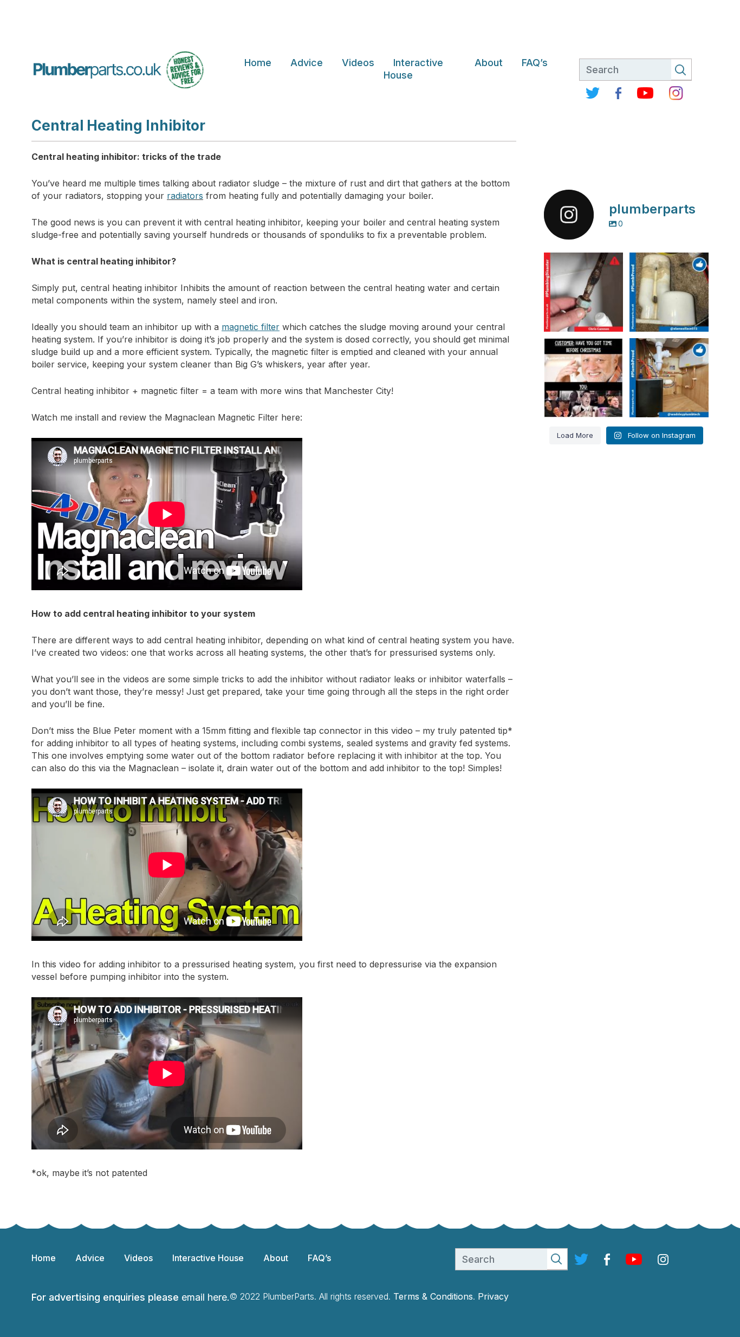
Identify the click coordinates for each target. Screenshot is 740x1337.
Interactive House (413, 69)
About (489, 62)
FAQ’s (535, 62)
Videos (358, 62)
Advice (306, 62)
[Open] (583, 292)
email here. (205, 1297)
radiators (185, 195)
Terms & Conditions (433, 1296)
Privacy (493, 1296)
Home (257, 62)
